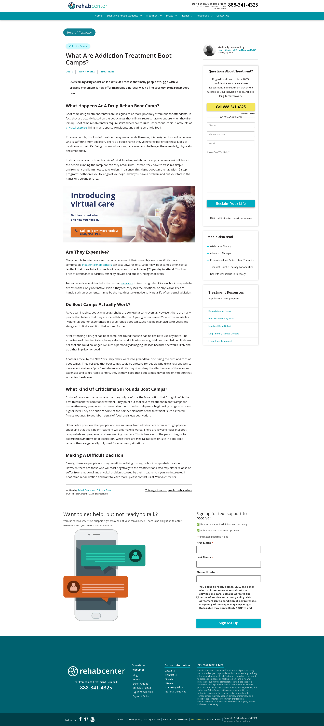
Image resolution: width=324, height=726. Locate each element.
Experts (136, 679)
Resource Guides (141, 687)
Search (169, 679)
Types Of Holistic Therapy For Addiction (231, 267)
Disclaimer (183, 719)
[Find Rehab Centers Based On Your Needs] (96, 670)
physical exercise (76, 127)
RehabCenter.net (244, 718)
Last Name (204, 557)
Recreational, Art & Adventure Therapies (232, 260)
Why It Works (87, 71)
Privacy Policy (135, 719)
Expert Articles (140, 683)
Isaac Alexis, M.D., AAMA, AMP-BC (237, 50)
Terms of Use (169, 719)
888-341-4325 (243, 5)
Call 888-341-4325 (231, 106)
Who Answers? (220, 8)
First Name (204, 543)
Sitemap (169, 683)
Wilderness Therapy (221, 246)
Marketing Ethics (174, 687)
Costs (69, 71)
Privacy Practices (152, 719)
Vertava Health (214, 719)
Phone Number (207, 572)
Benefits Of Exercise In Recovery (228, 273)
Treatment (107, 71)
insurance (127, 283)
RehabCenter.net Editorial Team (95, 490)
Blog (135, 675)
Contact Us (171, 674)
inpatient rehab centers (97, 265)
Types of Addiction (142, 691)
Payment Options (142, 696)
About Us (170, 670)
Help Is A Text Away (79, 32)
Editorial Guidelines (175, 691)
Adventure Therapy (220, 253)
